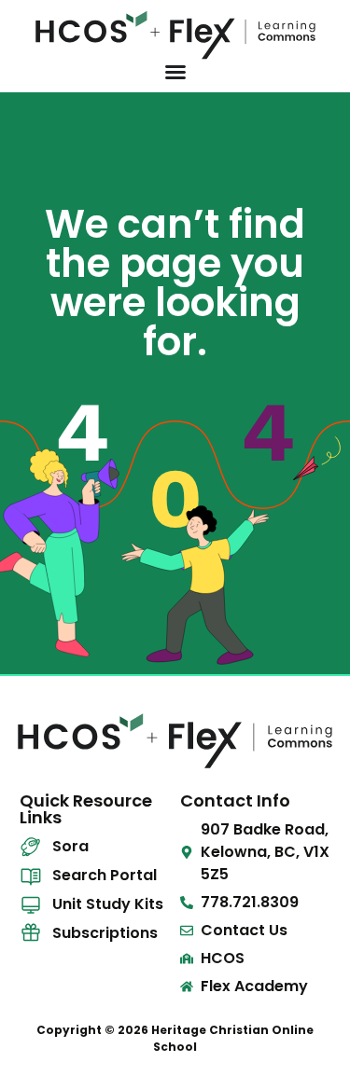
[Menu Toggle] (175, 72)
